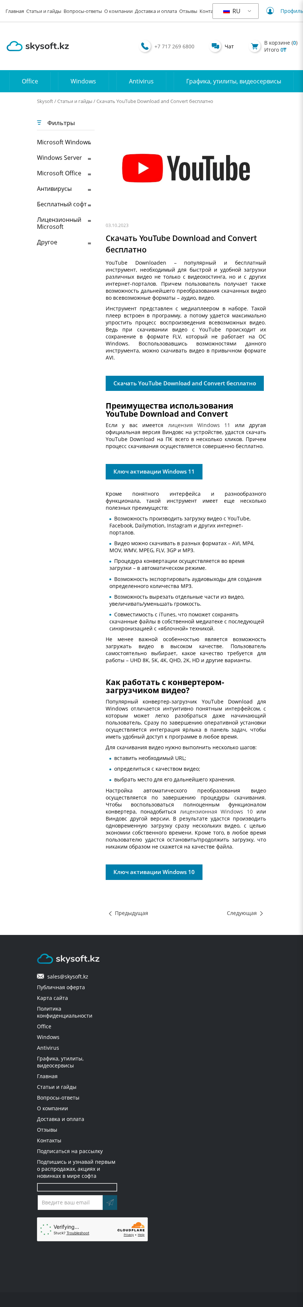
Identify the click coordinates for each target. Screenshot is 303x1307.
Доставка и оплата (156, 11)
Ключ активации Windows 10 (154, 872)
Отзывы (188, 11)
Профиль (287, 10)
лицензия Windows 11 (199, 425)
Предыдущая (131, 912)
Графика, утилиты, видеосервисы (233, 81)
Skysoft (45, 101)
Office (30, 81)
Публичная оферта (61, 987)
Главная (15, 11)
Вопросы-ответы (83, 11)
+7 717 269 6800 (174, 46)
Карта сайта (52, 997)
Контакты (211, 11)
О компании (118, 11)
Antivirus (141, 81)
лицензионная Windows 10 (216, 811)
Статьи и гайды (43, 11)
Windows (83, 81)
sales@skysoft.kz (66, 976)
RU (236, 11)
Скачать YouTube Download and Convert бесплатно (184, 383)
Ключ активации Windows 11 (154, 471)
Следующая (242, 912)
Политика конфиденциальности (64, 1012)
